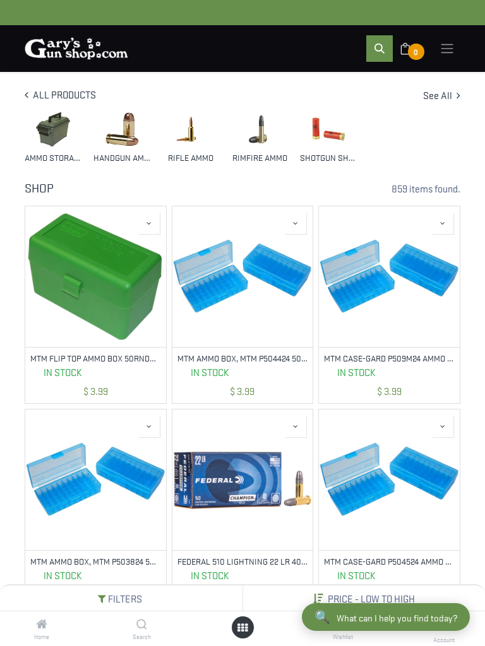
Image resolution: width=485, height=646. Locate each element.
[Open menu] (242, 627)
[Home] (41, 624)
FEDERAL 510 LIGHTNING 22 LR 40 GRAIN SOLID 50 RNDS (242, 561)
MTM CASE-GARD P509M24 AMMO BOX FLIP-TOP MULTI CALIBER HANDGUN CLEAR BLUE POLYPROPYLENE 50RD (389, 358)
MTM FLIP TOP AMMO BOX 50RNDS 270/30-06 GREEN (95, 358)
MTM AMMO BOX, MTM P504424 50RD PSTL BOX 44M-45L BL (242, 358)
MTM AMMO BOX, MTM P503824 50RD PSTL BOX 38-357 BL (95, 561)
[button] (371, 598)
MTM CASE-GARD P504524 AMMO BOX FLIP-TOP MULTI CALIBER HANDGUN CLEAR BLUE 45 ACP (389, 561)
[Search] (142, 624)
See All (438, 95)
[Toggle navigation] (447, 48)
